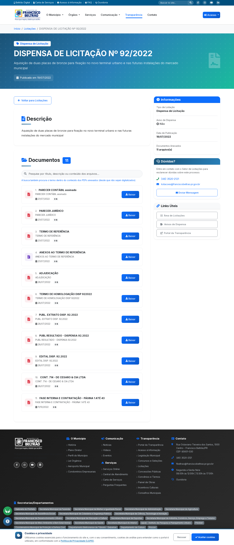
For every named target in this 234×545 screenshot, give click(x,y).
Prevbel (199, 523)
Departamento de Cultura (133, 527)
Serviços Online (111, 469)
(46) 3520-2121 (170, 178)
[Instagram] (205, 3)
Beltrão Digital (23, 2)
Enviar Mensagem (189, 192)
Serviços (90, 14)
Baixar (131, 194)
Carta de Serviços (44, 2)
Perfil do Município (78, 455)
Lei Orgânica (74, 460)
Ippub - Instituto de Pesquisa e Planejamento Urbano (166, 523)
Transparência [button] (133, 14)
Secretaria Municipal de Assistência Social (35, 513)
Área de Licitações (174, 215)
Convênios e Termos (149, 476)
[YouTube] (211, 3)
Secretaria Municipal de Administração (143, 509)
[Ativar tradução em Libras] (7, 510)
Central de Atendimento (115, 474)
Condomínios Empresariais (82, 471)
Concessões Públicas (149, 471)
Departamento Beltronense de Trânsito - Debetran (93, 527)
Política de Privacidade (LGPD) (77, 540)
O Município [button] (53, 14)
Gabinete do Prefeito (25, 509)
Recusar (181, 537)
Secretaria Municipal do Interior (122, 523)
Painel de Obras (146, 482)
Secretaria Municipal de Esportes (126, 518)
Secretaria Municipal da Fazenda (55, 509)
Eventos (107, 455)
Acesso (212, 15)
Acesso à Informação (71, 2)
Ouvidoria (103, 2)
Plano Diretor (75, 450)
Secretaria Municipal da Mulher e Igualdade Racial (97, 509)
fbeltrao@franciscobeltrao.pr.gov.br (195, 463)
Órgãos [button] (73, 14)
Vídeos (107, 450)
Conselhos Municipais (149, 493)
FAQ (90, 2)
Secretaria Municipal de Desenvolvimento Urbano (38, 518)
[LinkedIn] (218, 3)
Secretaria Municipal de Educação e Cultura (86, 518)
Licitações (30, 28)
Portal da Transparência (177, 233)
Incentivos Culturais (148, 487)
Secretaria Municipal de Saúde (89, 523)
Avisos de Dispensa (175, 224)
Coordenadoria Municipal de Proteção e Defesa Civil (40, 527)
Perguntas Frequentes (115, 485)
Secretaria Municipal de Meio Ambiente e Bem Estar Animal (43, 523)
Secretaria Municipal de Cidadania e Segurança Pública (85, 513)
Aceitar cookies (206, 537)
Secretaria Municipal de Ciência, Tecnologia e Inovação (141, 513)
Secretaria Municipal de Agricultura (182, 509)
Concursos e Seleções (150, 460)
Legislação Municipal (149, 455)
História (72, 444)
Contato (152, 14)
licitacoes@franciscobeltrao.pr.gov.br (180, 184)
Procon (152, 527)
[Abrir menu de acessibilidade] (7, 521)
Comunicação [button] (109, 14)
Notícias (107, 444)
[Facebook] (198, 3)
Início (17, 28)
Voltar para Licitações (34, 100)
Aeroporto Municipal (78, 466)
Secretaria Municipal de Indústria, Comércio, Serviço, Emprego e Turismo (181, 518)
